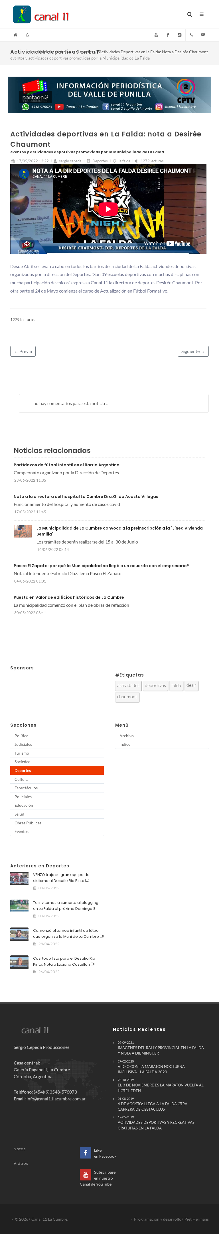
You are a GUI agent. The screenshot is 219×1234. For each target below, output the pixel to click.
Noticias (63, 51)
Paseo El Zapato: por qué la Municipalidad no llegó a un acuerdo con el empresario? (101, 566)
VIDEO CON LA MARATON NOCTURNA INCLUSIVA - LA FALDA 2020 (151, 1066)
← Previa (23, 351)
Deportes (84, 51)
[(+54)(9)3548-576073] (191, 35)
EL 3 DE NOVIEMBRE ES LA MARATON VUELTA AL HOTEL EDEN (161, 1085)
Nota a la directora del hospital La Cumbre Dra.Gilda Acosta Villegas (86, 496)
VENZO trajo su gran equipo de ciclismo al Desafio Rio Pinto (61, 877)
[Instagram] (179, 35)
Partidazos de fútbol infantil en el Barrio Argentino (66, 465)
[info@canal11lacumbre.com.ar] (203, 35)
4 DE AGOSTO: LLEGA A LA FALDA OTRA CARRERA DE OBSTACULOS (152, 1104)
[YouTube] (156, 35)
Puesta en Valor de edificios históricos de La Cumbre (69, 597)
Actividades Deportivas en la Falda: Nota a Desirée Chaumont (153, 51)
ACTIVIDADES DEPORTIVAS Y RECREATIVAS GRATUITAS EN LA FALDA (156, 1122)
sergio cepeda (70, 161)
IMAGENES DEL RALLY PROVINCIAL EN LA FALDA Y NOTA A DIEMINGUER (161, 1048)
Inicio (45, 51)
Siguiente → (193, 351)
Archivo (126, 735)
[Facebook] (168, 35)
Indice (124, 744)
